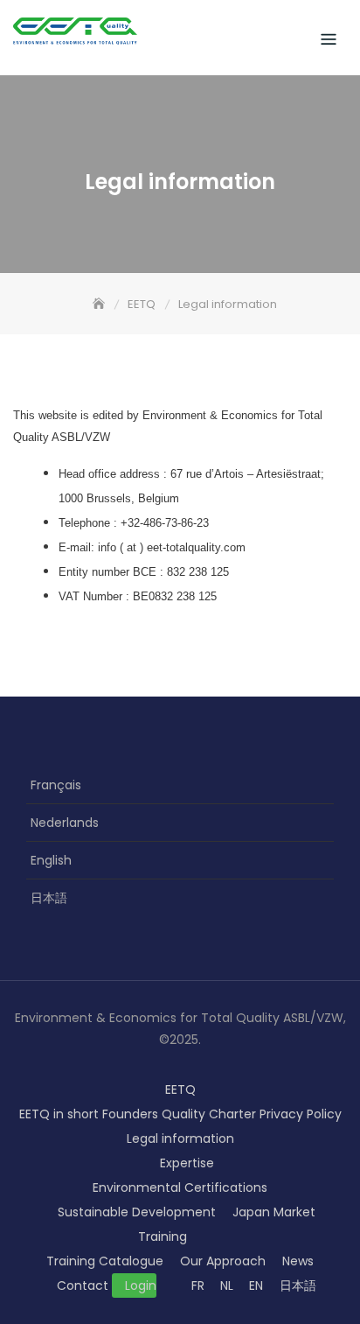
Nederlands (65, 822)
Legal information (180, 1138)
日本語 (49, 898)
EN (256, 1285)
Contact (82, 1285)
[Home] (100, 304)
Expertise (187, 1163)
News (298, 1261)
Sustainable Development (137, 1212)
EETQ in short (59, 1114)
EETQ (180, 1089)
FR (197, 1285)
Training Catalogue (104, 1261)
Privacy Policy (301, 1114)
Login (140, 1285)
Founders (130, 1114)
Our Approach (223, 1261)
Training (162, 1236)
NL (226, 1285)
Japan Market (273, 1212)
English (51, 860)
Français (56, 785)
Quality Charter (209, 1114)
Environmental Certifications (180, 1187)
